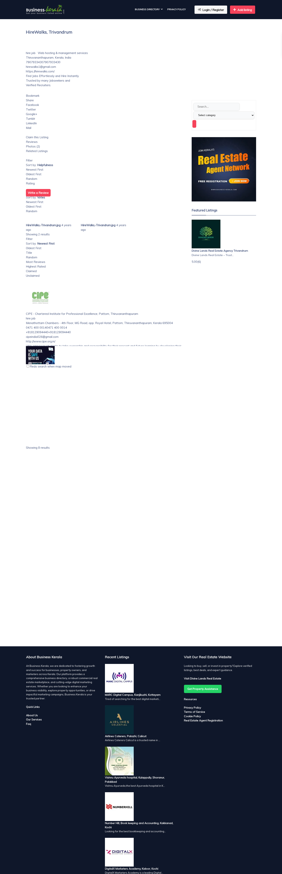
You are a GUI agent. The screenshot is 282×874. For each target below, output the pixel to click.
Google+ (31, 114)
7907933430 (51, 62)
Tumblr (30, 118)
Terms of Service (194, 712)
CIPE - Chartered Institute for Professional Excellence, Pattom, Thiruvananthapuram (82, 314)
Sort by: (39, 165)
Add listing (244, 10)
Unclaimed (33, 275)
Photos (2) (33, 146)
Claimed (31, 271)
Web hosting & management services (62, 53)
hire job (30, 53)
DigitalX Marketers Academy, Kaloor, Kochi (131, 868)
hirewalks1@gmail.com (41, 67)
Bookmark (32, 95)
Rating (30, 183)
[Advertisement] (106, 498)
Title (29, 253)
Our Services (34, 719)
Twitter (31, 109)
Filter (29, 160)
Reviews (32, 142)
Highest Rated (36, 266)
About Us (32, 715)
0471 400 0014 (56, 327)
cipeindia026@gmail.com (42, 337)
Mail (28, 128)
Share (30, 100)
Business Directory (147, 9)
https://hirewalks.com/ (40, 71)
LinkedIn (31, 123)
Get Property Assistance (202, 689)
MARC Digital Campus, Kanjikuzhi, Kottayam (133, 694)
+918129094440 (59, 332)
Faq (28, 724)
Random (31, 179)
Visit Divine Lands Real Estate (202, 678)
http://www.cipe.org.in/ (40, 341)
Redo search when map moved (50, 366)
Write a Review (38, 193)
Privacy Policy (176, 9)
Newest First (34, 169)
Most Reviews (35, 262)
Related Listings (37, 151)
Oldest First (33, 174)
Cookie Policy (192, 716)
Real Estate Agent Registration (203, 720)
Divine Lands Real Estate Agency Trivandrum (220, 250)
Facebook (32, 105)
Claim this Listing (37, 137)
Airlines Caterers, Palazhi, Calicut (125, 736)
